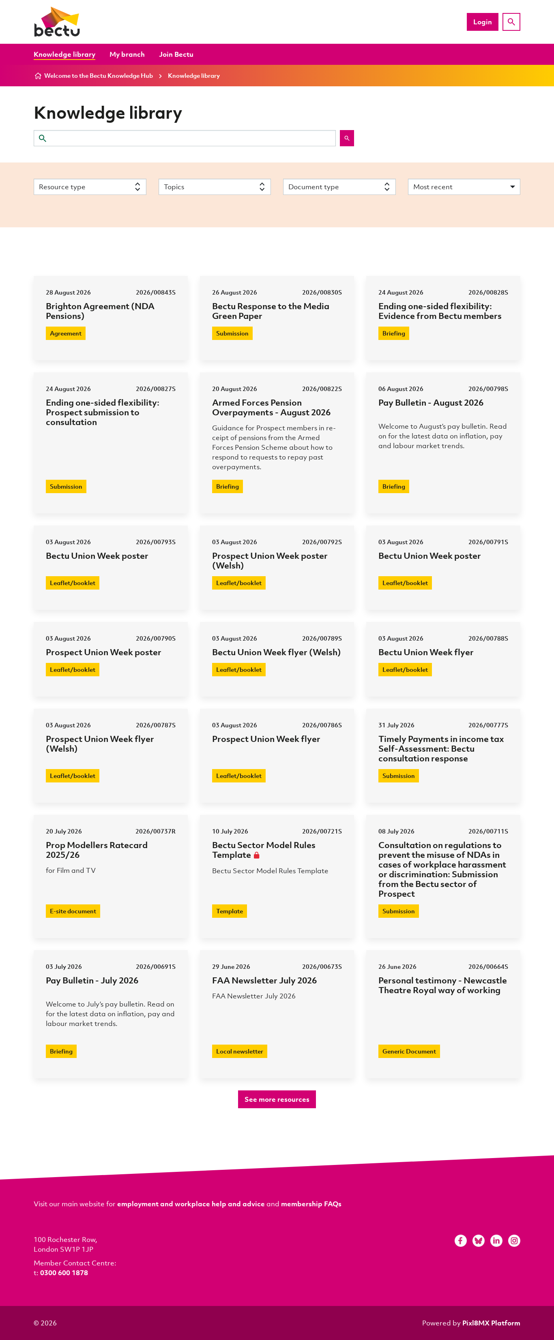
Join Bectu (176, 54)
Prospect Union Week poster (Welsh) (270, 560)
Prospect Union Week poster (103, 652)
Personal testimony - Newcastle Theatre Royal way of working (442, 985)
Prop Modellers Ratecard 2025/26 (97, 849)
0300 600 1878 (64, 1272)
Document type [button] (313, 186)
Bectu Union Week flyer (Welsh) (276, 652)
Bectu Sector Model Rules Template (264, 849)
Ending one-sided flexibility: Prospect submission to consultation (102, 411)
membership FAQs (311, 1203)
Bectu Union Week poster (97, 555)
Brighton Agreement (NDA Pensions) (100, 310)
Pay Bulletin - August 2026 (430, 402)
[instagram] (514, 1241)
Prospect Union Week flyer (266, 738)
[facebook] (461, 1241)
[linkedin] (496, 1241)
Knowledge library (64, 54)
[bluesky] (478, 1241)
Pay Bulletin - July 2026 (92, 980)
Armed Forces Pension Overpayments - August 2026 (271, 407)
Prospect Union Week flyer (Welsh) (100, 743)
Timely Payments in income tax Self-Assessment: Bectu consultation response (441, 748)
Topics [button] (174, 186)
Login (482, 21)
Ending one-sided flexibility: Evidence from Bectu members (440, 310)
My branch (127, 54)
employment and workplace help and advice (191, 1203)
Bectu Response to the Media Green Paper (270, 310)
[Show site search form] (511, 22)
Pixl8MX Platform (491, 1322)
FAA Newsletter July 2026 (264, 980)
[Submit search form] (347, 138)
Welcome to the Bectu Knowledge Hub (98, 75)
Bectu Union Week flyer (426, 652)
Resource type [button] (62, 186)
